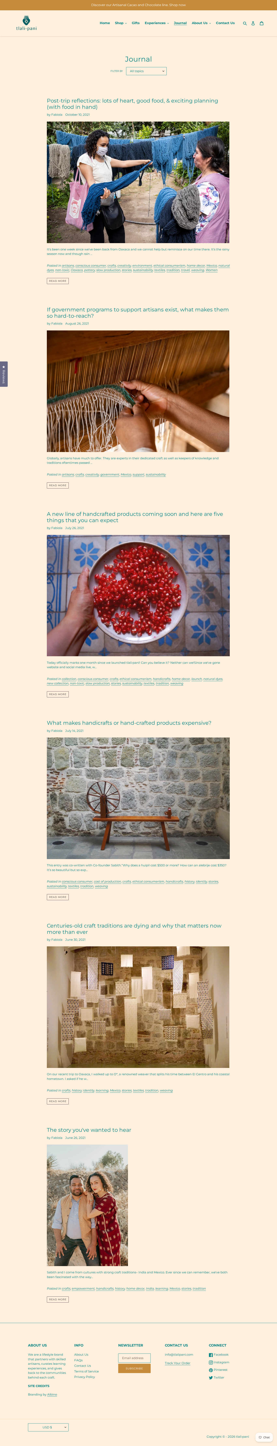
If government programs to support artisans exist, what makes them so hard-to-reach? (138, 312)
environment (142, 265)
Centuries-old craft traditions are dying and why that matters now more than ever (134, 928)
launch (196, 679)
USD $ (47, 1427)
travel (185, 270)
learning (102, 1090)
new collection (58, 683)
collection (69, 679)
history (189, 881)
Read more (58, 280)
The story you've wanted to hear (89, 1130)
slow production (108, 270)
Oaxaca (77, 270)
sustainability (143, 270)
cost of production (107, 881)
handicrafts (161, 679)
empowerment (83, 1288)
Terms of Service (86, 1371)
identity (201, 881)
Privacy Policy (84, 1377)
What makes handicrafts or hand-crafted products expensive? (129, 723)
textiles (159, 270)
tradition (173, 270)
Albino (52, 1394)
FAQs (78, 1360)
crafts (111, 265)
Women (212, 270)
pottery (89, 270)
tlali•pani (242, 1437)
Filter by (117, 71)
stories (127, 270)
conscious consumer (90, 265)
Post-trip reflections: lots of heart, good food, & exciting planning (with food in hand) (132, 103)
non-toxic (62, 270)
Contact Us (82, 1366)
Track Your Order (177, 1363)
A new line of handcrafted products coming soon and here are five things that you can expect (135, 517)
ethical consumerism (169, 265)
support (138, 474)
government (109, 474)
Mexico (211, 265)
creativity (124, 265)
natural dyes (212, 679)
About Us (81, 1354)
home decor (196, 265)
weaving (197, 270)
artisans (68, 265)
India (150, 1288)
